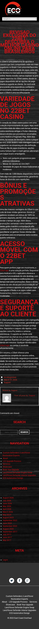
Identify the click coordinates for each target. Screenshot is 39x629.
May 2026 (7, 506)
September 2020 (10, 526)
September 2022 (10, 520)
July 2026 (7, 500)
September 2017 (10, 532)
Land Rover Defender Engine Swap (17, 472)
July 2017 (7, 534)
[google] (27, 580)
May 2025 (7, 515)
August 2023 (8, 517)
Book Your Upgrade (11, 469)
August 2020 (8, 529)
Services (6, 464)
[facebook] (19, 580)
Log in (5, 560)
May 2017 (7, 540)
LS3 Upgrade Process (12, 461)
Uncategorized (10, 377)
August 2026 (8, 498)
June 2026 (7, 503)
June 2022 (7, 523)
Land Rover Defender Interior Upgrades (19, 475)
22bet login (5, 345)
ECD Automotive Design (13, 478)
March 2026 (8, 512)
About (5, 458)
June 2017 (7, 537)
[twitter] (11, 580)
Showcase (7, 467)
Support (7, 382)
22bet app (4, 270)
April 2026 (7, 509)
